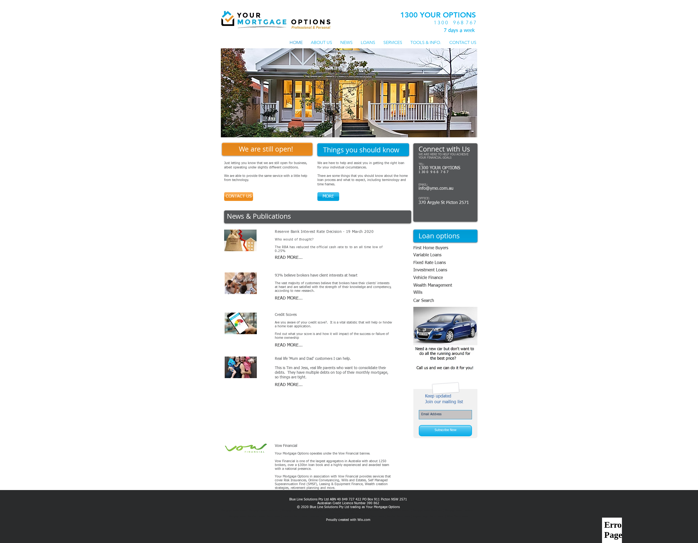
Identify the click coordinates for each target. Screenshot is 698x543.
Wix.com (363, 520)
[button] (349, 92)
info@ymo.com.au (436, 188)
